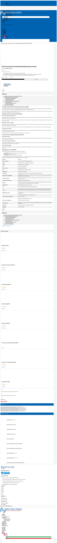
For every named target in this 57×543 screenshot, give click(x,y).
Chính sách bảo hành (4, 501)
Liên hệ (2, 494)
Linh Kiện (3, 524)
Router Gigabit (4, 523)
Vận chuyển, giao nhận (4, 499)
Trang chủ (3, 527)
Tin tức (3, 531)
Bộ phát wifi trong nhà (7, 519)
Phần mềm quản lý (5, 525)
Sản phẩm (2, 491)
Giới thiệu (2, 489)
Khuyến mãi (4, 530)
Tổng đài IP (4, 521)
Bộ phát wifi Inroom (6, 520)
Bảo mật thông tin (3, 504)
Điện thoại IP (4, 522)
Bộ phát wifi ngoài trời (7, 518)
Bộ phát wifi (4, 517)
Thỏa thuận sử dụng (4, 498)
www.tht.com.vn (14, 484)
